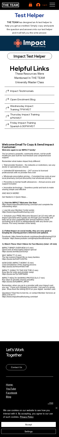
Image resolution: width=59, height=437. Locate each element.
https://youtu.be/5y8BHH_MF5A (15, 282)
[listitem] (29, 91)
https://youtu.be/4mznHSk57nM (15, 267)
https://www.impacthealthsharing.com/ (18, 212)
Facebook (11, 393)
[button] (30, 4)
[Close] (54, 410)
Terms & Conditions (50, 403)
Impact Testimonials (22, 90)
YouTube (11, 388)
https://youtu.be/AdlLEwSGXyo (15, 252)
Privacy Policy (51, 402)
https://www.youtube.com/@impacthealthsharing (30, 238)
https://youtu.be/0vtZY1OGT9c (14, 259)
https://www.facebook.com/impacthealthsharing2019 (33, 236)
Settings (29, 431)
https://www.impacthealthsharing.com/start (20, 204)
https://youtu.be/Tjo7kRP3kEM (15, 274)
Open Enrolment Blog (23, 99)
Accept (28, 424)
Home (9, 384)
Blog (8, 396)
